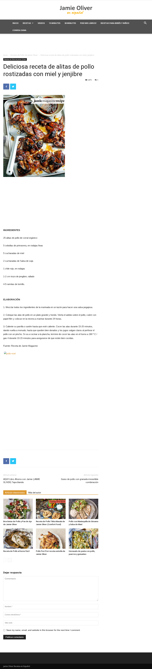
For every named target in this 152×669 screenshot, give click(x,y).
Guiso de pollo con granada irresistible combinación (79, 481)
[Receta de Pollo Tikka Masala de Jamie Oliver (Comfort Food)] (50, 509)
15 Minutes (54, 23)
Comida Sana (19, 30)
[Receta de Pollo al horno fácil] (18, 538)
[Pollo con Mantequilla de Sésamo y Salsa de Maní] (83, 509)
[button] (145, 23)
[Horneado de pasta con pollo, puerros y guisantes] (83, 538)
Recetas (27, 23)
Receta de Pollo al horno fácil (16, 551)
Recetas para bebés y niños (115, 23)
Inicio (15, 23)
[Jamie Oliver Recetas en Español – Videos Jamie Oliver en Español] (76, 10)
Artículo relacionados (15, 492)
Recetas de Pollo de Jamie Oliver (24, 55)
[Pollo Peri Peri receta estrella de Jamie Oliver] (50, 538)
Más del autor (34, 492)
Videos (41, 23)
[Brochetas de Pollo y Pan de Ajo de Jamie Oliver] (18, 509)
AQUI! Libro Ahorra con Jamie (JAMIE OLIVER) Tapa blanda (21, 481)
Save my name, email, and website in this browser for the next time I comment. (43, 630)
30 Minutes (70, 23)
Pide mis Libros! (88, 23)
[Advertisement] (76, 44)
